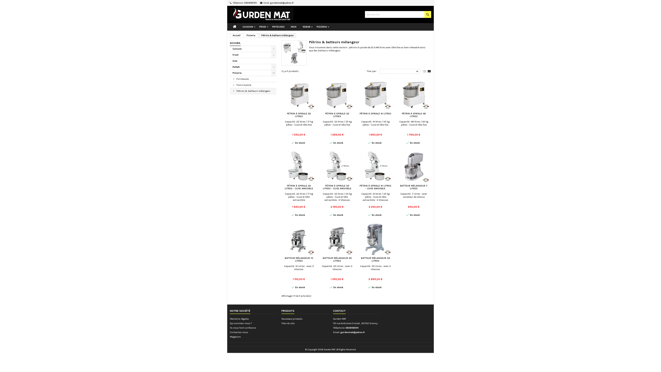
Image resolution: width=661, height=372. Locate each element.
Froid (262, 26)
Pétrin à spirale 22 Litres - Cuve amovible (299, 187)
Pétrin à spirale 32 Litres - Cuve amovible (337, 187)
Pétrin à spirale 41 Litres (375, 113)
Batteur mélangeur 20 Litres (337, 259)
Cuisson (248, 26)
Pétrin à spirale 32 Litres (337, 115)
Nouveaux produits (291, 318)
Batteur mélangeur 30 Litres (375, 259)
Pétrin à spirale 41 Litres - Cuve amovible (375, 187)
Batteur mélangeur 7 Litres (413, 187)
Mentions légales (239, 318)
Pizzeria (322, 26)
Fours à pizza (243, 85)
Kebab (306, 26)
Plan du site (288, 323)
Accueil (235, 43)
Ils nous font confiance (243, 327)
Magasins (235, 336)
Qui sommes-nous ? (241, 323)
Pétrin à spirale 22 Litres (299, 115)
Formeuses (242, 79)
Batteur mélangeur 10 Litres (299, 259)
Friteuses (278, 26)
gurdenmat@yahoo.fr (282, 3)
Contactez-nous (239, 332)
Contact (339, 310)
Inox (294, 26)
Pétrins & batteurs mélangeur (253, 91)
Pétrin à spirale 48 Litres (414, 115)
